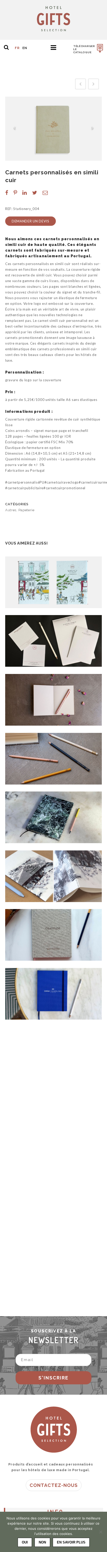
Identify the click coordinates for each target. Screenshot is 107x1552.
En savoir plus (71, 1542)
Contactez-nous (54, 1485)
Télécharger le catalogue (84, 49)
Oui (25, 1542)
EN (24, 48)
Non (42, 1542)
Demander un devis (30, 221)
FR (17, 48)
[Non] (100, 1531)
